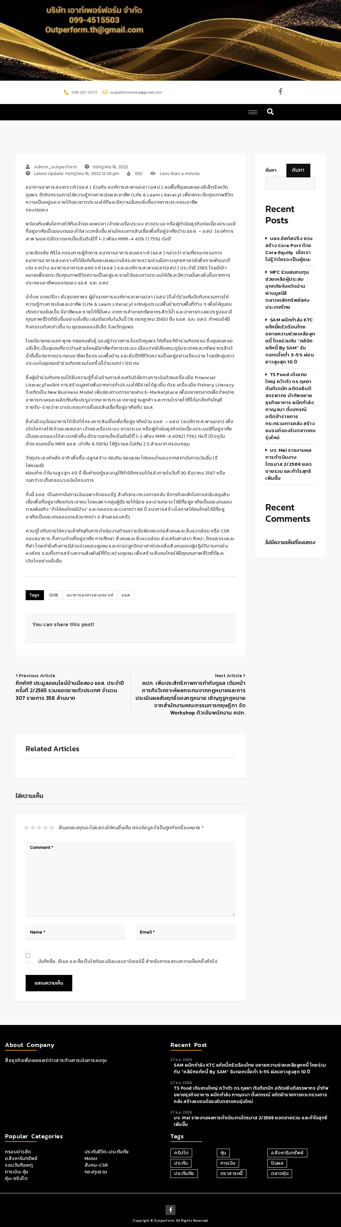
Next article (228, 675)
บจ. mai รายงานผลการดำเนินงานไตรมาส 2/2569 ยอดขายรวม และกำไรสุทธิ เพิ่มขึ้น (288, 464)
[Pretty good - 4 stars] (45, 828)
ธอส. (126, 595)
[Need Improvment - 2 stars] (33, 828)
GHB (53, 595)
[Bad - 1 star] (26, 828)
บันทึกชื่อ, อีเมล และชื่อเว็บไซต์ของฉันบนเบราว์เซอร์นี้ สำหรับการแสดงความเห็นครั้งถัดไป (128, 961)
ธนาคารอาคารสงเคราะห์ (90, 595)
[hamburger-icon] (252, 112)
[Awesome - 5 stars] (52, 828)
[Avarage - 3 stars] (39, 828)
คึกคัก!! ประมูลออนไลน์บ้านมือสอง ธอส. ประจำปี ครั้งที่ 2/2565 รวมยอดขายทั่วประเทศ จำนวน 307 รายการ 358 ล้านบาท (70, 690)
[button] (270, 112)
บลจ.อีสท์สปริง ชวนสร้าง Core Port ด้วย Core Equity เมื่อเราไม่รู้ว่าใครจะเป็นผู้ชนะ (288, 248)
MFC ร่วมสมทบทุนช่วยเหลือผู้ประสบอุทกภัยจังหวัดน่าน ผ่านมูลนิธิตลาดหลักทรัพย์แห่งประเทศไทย (287, 289)
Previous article (37, 675)
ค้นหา (298, 170)
